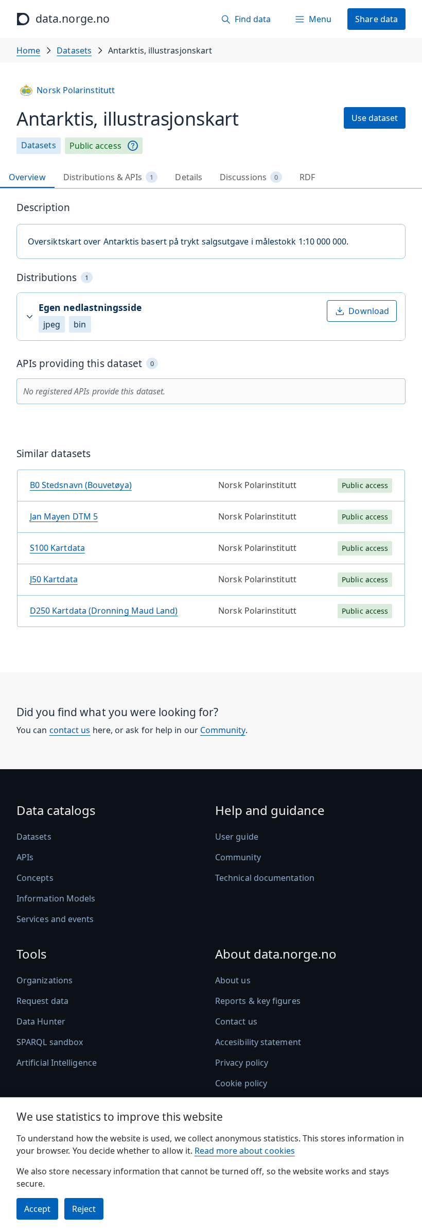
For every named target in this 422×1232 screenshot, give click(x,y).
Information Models (55, 898)
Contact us (236, 1021)
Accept (37, 1208)
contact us (70, 730)
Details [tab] (188, 177)
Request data (42, 1001)
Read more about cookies (245, 1150)
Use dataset (374, 118)
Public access (95, 145)
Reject (84, 1208)
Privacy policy (241, 1062)
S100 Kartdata (57, 547)
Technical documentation (264, 877)
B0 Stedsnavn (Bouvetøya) (81, 485)
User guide (236, 836)
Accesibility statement (258, 1042)
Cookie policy (241, 1083)
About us (233, 980)
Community (222, 730)
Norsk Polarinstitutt (76, 90)
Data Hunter (40, 1021)
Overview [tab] (27, 177)
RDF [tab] (307, 177)
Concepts (35, 877)
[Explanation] (133, 146)
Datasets (74, 50)
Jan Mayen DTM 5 (64, 516)
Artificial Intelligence (56, 1062)
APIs (24, 857)
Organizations (44, 980)
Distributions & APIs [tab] (108, 177)
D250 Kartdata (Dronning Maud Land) (104, 610)
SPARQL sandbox (49, 1042)
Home (28, 50)
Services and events (55, 919)
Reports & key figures (258, 1001)
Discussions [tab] (249, 177)
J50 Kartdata (54, 579)
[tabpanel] (211, 418)
